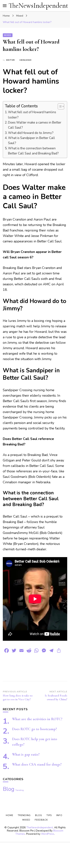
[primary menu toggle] (5, 5)
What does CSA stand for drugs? (37, 764)
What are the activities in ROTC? (37, 719)
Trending (19, 790)
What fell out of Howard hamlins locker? (32, 114)
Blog (8, 789)
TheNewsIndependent (38, 5)
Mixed (7, 35)
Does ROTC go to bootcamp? (34, 729)
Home (9, 815)
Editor (10, 60)
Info (59, 815)
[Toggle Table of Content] (59, 106)
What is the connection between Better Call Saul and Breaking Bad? (33, 151)
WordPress (47, 834)
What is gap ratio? (26, 754)
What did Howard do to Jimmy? (30, 133)
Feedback (41, 819)
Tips (49, 815)
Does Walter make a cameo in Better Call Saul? (34, 125)
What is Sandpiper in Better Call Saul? (31, 140)
